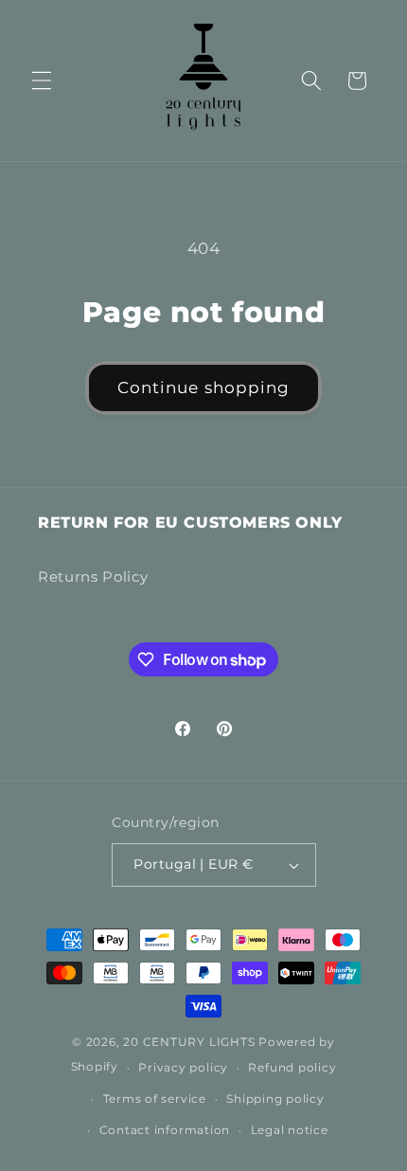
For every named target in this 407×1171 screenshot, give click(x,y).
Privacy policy (183, 1067)
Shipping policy (275, 1098)
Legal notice (289, 1130)
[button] (41, 80)
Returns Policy (93, 576)
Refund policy (292, 1067)
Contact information (165, 1130)
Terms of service (154, 1098)
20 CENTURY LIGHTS (189, 1042)
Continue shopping (204, 387)
